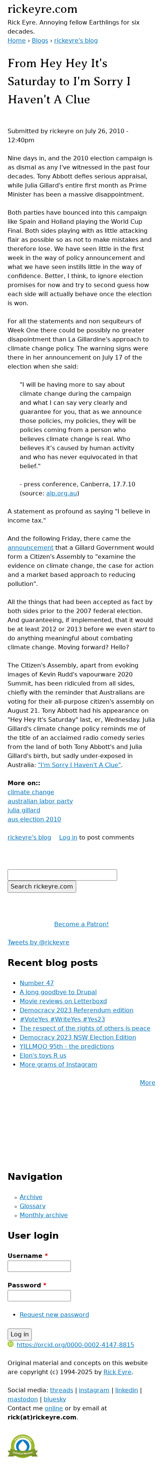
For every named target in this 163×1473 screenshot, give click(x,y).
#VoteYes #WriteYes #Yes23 (62, 1019)
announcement (30, 547)
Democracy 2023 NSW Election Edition (78, 1037)
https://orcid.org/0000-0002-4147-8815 (75, 1344)
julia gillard (24, 810)
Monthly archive (44, 1215)
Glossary (32, 1206)
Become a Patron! (81, 924)
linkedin (126, 1390)
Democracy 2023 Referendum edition (76, 1010)
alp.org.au (61, 493)
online (54, 1408)
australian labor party (40, 801)
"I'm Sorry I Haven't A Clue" (79, 765)
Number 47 (37, 983)
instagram (94, 1390)
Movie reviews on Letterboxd (63, 1001)
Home (17, 40)
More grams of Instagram (58, 1064)
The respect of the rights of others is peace (85, 1028)
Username (28, 1255)
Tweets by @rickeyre (38, 942)
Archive (31, 1197)
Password (27, 1285)
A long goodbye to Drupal (58, 992)
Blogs (40, 40)
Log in (68, 837)
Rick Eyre (117, 1372)
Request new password (54, 1314)
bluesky (55, 1399)
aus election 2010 (34, 819)
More (147, 1082)
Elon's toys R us (43, 1055)
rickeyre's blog (76, 40)
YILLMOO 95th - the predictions (67, 1046)
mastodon (23, 1399)
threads (61, 1390)
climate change (31, 792)
